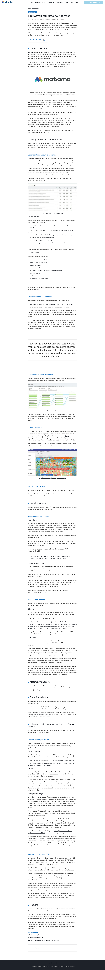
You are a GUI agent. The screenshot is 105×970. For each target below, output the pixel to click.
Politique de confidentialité (57, 966)
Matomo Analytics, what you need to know (41, 935)
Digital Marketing (60, 2)
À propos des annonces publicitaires (40, 966)
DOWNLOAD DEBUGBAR (94, 2)
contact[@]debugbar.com (43, 715)
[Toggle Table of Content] (44, 40)
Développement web (40, 2)
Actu (32, 2)
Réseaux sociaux (75, 2)
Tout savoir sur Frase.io (36, 937)
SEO (67, 2)
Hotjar (67, 436)
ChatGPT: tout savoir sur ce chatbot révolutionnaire (44, 940)
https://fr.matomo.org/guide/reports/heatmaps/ (52, 478)
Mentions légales (70, 966)
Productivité (51, 2)
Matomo (30, 52)
